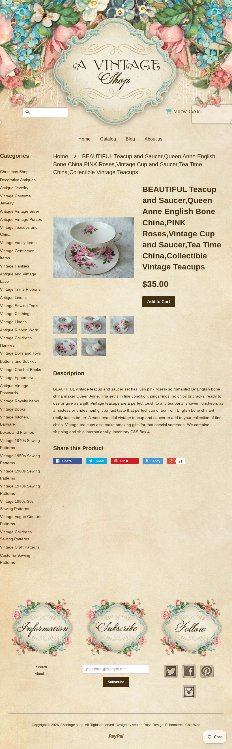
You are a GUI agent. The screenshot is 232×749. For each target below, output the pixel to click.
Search (41, 667)
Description (68, 373)
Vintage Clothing (14, 313)
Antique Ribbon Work (19, 330)
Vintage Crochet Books (20, 369)
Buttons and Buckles (18, 361)
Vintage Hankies (14, 266)
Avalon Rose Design (148, 725)
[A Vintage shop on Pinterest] (207, 677)
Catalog (108, 139)
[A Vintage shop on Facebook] (189, 677)
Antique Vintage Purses (21, 219)
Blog (130, 139)
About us (153, 139)
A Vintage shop (71, 725)
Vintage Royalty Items (19, 401)
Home (84, 139)
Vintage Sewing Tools (19, 305)
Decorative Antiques (18, 180)
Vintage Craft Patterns (20, 547)
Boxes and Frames (17, 432)
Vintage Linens (13, 322)
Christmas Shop (14, 171)
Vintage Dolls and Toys (20, 353)
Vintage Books (13, 409)
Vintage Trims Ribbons (20, 289)
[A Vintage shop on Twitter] (171, 677)
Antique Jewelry (14, 187)
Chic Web (192, 725)
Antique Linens (13, 297)
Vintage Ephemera (16, 377)
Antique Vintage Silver (19, 211)
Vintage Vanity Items (18, 242)
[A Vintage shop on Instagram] (189, 698)
